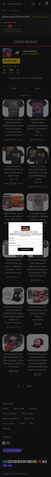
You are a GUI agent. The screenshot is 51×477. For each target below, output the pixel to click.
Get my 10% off (25, 249)
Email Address (12, 243)
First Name (11, 238)
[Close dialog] (41, 223)
